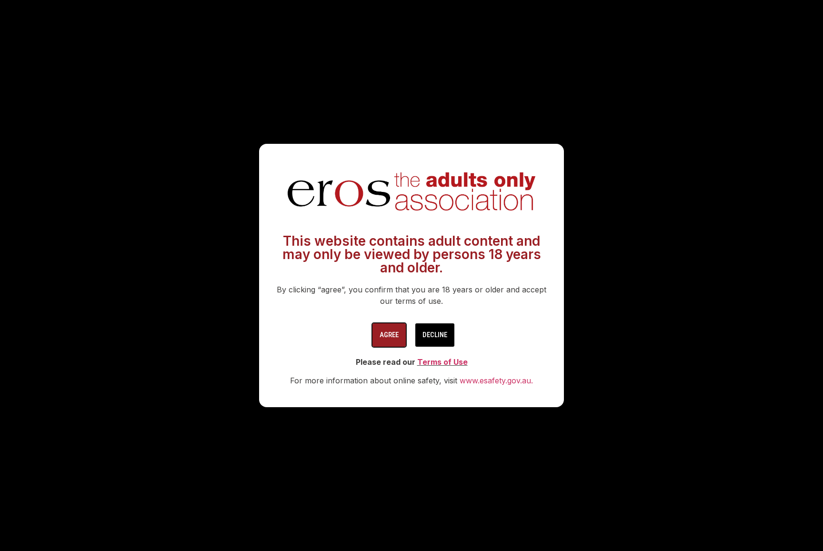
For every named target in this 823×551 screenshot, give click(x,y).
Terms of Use (442, 362)
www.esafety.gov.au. (496, 380)
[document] (411, 275)
